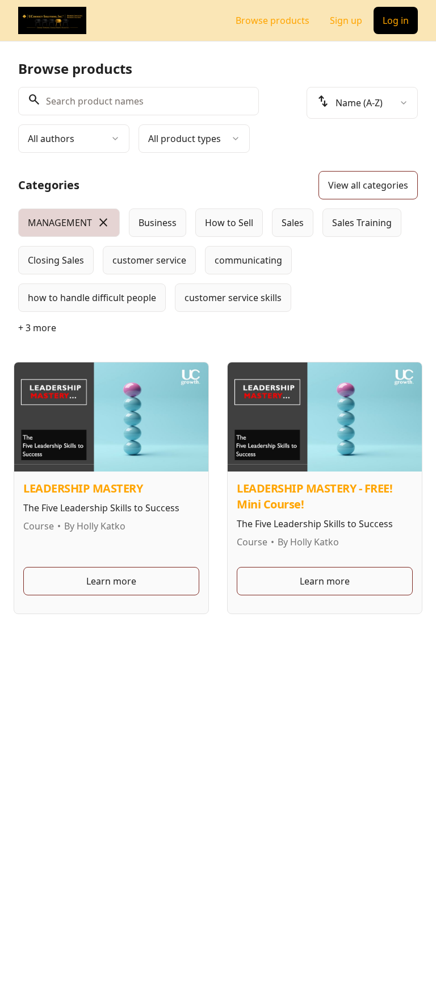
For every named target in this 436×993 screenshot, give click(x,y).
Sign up (346, 20)
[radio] (69, 222)
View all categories (368, 185)
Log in (396, 20)
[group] (218, 260)
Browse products (272, 20)
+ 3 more (37, 328)
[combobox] (73, 138)
